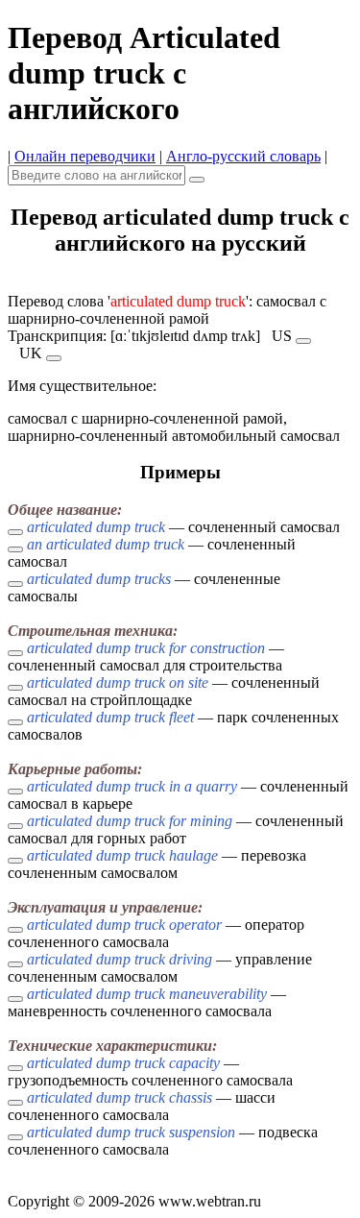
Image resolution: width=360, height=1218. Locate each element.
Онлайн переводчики (85, 156)
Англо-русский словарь (243, 156)
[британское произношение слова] (53, 358)
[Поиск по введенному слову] (196, 180)
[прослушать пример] (15, 532)
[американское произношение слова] (303, 341)
